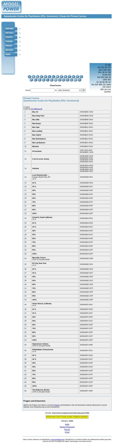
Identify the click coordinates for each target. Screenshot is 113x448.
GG (109, 82)
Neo (93, 84)
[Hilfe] (67, 425)
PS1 (109, 67)
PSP (109, 74)
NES (109, 79)
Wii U (100, 72)
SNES (105, 79)
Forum (56, 405)
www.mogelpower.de (58, 439)
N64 (109, 72)
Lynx (109, 89)
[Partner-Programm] (67, 427)
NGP (96, 84)
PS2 (106, 67)
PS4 (99, 67)
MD (103, 82)
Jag (105, 89)
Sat (100, 82)
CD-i (104, 84)
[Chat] (67, 432)
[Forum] (67, 430)
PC (106, 65)
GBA (106, 77)
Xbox (109, 70)
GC (106, 72)
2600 (102, 89)
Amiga (109, 84)
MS (106, 82)
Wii (103, 72)
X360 (105, 70)
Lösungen (107, 91)
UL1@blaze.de (36, 109)
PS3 (102, 67)
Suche (27, 90)
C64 (104, 87)
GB (110, 77)
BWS (100, 84)
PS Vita (104, 74)
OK (83, 90)
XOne (101, 70)
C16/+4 (108, 87)
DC (98, 82)
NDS (102, 77)
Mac (109, 65)
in (56, 90)
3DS (98, 77)
